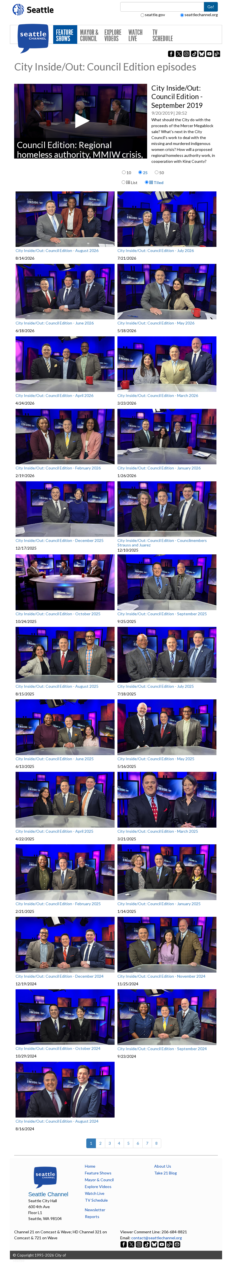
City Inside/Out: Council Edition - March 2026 (157, 395)
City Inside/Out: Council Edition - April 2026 (54, 395)
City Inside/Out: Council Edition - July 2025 (155, 686)
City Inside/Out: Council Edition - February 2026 (58, 468)
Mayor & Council (89, 35)
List (134, 182)
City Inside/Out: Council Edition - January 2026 (159, 468)
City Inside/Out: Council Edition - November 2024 (161, 976)
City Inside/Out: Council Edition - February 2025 (58, 904)
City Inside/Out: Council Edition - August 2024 (57, 1121)
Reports (92, 1216)
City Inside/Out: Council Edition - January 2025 (159, 904)
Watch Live (135, 35)
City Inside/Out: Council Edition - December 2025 (60, 540)
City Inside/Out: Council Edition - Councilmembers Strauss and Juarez (162, 542)
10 (128, 172)
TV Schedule (162, 35)
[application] (80, 121)
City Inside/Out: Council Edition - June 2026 (55, 323)
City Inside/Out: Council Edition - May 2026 (155, 323)
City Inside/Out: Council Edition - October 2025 (58, 614)
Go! (210, 6)
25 (145, 172)
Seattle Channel (48, 1194)
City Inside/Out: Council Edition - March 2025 (157, 831)
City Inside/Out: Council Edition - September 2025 (162, 614)
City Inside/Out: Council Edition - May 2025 (155, 759)
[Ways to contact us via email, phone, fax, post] (177, 1243)
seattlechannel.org (201, 14)
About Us (162, 1166)
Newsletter (95, 1209)
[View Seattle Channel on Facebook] (124, 1243)
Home (90, 1166)
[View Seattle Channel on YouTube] (162, 1243)
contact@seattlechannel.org (156, 1237)
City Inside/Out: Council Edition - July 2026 (155, 250)
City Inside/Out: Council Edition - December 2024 (60, 976)
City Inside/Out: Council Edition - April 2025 (54, 831)
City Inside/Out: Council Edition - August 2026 (57, 250)
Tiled (158, 182)
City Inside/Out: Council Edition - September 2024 (162, 1048)
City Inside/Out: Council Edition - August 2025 (57, 686)
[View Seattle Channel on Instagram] (139, 1243)
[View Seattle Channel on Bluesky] (154, 1243)
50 (161, 172)
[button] (81, 121)
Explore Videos (112, 35)
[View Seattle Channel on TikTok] (146, 1243)
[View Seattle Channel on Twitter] (132, 1243)
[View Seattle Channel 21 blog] (170, 1243)
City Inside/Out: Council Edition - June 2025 (55, 759)
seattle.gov (155, 14)
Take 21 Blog (165, 1172)
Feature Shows (64, 35)
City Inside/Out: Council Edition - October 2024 (58, 1048)
